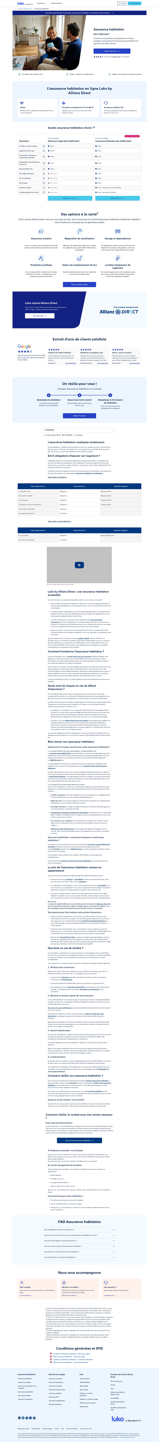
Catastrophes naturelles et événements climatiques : (70, 813)
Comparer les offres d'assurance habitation (75, 861)
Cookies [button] (57, 1429)
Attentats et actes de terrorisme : (63, 829)
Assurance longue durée (57, 1390)
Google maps (116, 57)
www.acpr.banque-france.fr (127, 1437)
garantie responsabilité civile (60, 753)
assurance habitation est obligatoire (89, 473)
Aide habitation (85, 1382)
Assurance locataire (24, 1382)
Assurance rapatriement (57, 1401)
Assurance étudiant (24, 1396)
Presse (113, 1385)
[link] (134, 3)
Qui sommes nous (116, 1381)
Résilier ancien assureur (88, 1403)
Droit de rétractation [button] (72, 1429)
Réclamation (84, 1407)
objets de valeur (102, 904)
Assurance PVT (54, 1397)
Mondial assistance (55, 1404)
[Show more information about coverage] (43, 146)
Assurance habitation (25, 1379)
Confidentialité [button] (36, 1429)
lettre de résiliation (95, 1091)
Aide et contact (85, 1379)
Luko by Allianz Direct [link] (25, 9)
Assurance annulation (56, 1382)
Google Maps (25, 358)
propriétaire (79, 879)
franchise (65, 977)
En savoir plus (71, 363)
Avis (112, 1389)
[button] (41, 3)
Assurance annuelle (55, 1386)
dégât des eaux (55, 760)
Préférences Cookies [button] (23, 1429)
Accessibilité (115, 1398)
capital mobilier (83, 638)
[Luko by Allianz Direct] (25, 3)
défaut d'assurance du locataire (76, 721)
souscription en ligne (67, 937)
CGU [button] (62, 1429)
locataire (69, 879)
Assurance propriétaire (25, 1392)
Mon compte (84, 1390)
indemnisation (67, 980)
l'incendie (56, 849)
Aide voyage (84, 1386)
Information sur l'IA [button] (85, 1429)
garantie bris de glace (57, 777)
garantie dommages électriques (93, 921)
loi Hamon (73, 1083)
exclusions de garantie (76, 987)
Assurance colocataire (25, 1399)
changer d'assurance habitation (97, 1081)
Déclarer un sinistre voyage (89, 1399)
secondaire (102, 885)
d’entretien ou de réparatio (89, 989)
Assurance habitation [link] (42, 9)
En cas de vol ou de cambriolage (59, 1008)
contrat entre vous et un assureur (79, 656)
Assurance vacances (55, 1379)
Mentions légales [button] (47, 1429)
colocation (82, 882)
